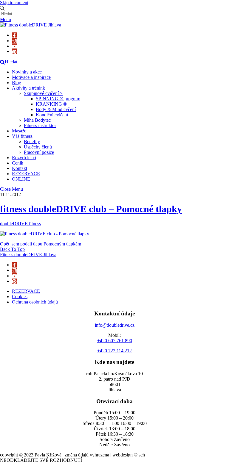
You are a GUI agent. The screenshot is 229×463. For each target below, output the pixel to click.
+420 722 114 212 (114, 350)
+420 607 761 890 (114, 340)
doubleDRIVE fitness (20, 223)
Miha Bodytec (37, 120)
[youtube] (14, 46)
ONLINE (21, 179)
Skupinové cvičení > (43, 93)
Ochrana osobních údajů (35, 301)
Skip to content (14, 2)
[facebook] (14, 34)
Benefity (32, 141)
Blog (16, 82)
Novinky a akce (27, 71)
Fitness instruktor (40, 125)
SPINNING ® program (58, 98)
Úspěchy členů (38, 146)
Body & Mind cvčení (56, 109)
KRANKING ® (51, 104)
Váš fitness (22, 136)
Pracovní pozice (39, 152)
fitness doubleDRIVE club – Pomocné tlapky (91, 209)
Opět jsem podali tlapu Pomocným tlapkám (40, 243)
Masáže (19, 130)
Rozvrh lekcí (24, 157)
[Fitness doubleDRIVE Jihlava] (30, 24)
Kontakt (19, 168)
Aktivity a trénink (28, 87)
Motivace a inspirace (31, 77)
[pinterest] (14, 51)
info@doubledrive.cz (114, 325)
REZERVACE (26, 173)
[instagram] (14, 40)
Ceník (17, 162)
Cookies (19, 296)
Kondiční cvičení (52, 114)
